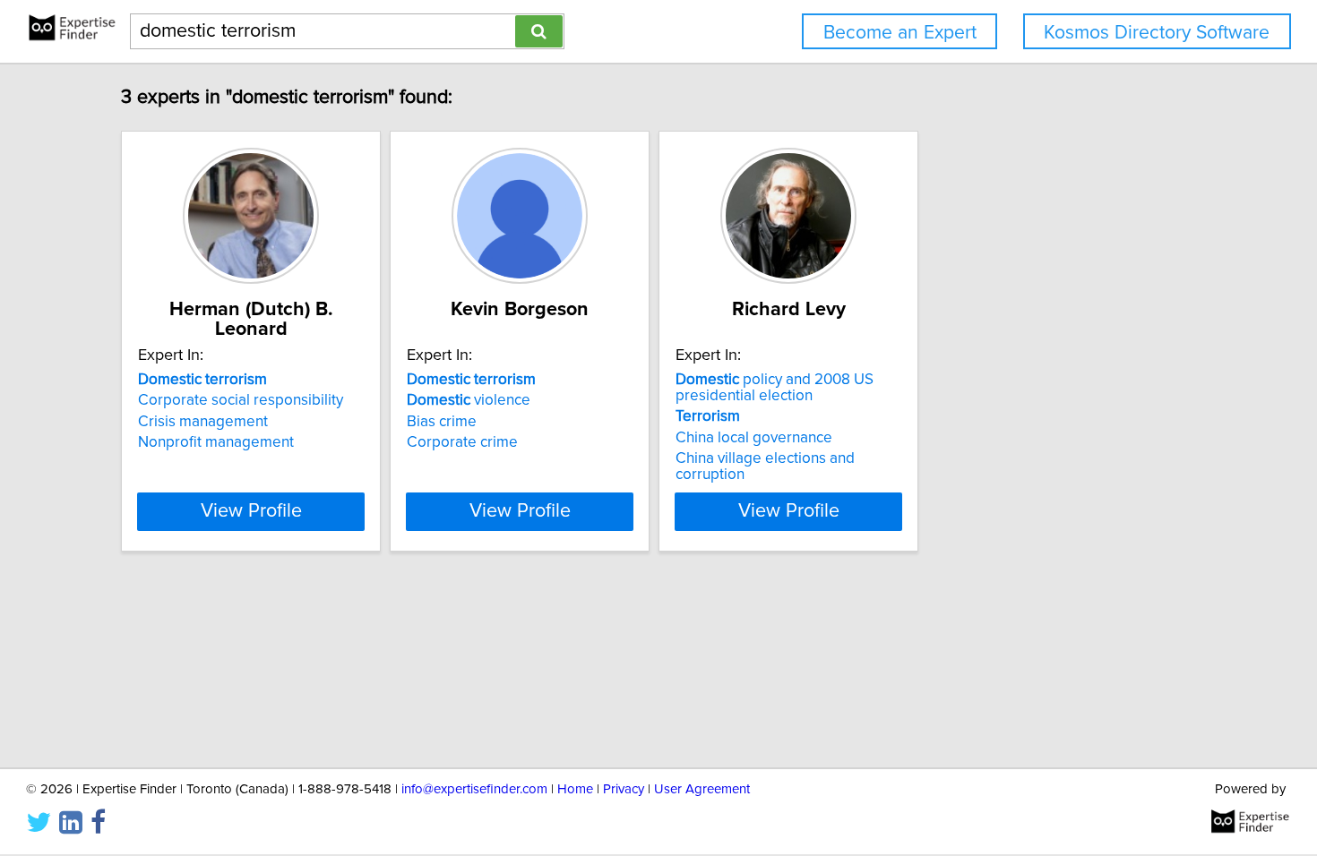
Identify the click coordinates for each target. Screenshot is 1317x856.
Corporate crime (462, 442)
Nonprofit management (216, 442)
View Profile (251, 511)
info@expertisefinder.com (474, 789)
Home (575, 789)
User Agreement (702, 789)
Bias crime (442, 422)
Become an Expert (900, 32)
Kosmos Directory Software (1157, 32)
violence (468, 400)
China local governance (754, 438)
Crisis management (203, 422)
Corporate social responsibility (240, 400)
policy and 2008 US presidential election (775, 388)
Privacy (623, 789)
